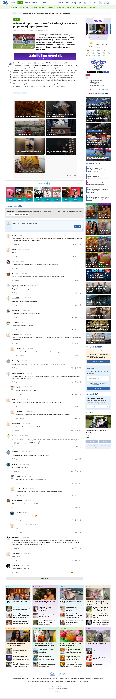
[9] (66, 194)
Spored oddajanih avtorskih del (60, 681)
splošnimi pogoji (100, 383)
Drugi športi (92, 7)
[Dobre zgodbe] (75, 2)
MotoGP (42, 7)
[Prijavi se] (100, 2)
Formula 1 (34, 7)
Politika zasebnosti (86, 678)
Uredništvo (25, 678)
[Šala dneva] (107, 407)
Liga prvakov (23, 7)
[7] (47, 194)
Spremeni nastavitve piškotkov (69, 678)
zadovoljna (38, 586)
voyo (89, 628)
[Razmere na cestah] (90, 2)
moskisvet (11, 628)
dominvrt (37, 628)
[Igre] (80, 2)
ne (88, 437)
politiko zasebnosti (94, 384)
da (88, 435)
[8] (56, 194)
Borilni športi (60, 7)
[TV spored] (85, 2)
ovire (107, 351)
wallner (23, 93)
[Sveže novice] (14, 13)
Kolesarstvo (71, 7)
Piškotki (55, 678)
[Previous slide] (78, 183)
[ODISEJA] (44, 183)
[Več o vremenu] (108, 53)
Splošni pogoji (98, 678)
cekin (89, 586)
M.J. (10, 67)
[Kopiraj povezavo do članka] (10, 82)
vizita (63, 586)
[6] (38, 194)
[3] (10, 194)
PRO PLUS (33, 678)
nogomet (16, 93)
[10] (75, 194)
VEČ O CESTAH (98, 361)
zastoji (98, 351)
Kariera (39, 678)
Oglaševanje (17, 678)
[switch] (106, 2)
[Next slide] (81, 183)
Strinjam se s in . (97, 384)
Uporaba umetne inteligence (80, 681)
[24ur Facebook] (60, 674)
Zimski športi (81, 7)
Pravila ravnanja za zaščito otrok (38, 681)
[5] (28, 194)
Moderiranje (47, 678)
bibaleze (11, 586)
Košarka (50, 7)
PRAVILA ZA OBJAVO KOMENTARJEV (18, 215)
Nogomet (14, 7)
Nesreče (90, 351)
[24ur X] (64, 674)
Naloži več (44, 578)
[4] (19, 194)
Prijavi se (77, 226)
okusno (63, 628)
